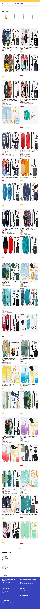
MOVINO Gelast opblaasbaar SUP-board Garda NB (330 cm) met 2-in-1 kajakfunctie (29, 202)
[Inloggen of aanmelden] (36, 3)
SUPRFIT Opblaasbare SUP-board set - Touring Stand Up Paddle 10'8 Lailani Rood (11, 333)
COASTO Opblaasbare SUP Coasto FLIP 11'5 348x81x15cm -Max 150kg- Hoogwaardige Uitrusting (10, 359)
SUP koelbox (3, 566)
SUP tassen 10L (4, 555)
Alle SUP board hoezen (5, 567)
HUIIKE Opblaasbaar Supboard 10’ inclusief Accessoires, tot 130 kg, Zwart (8, 515)
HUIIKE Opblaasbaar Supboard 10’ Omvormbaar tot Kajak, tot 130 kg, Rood (10, 463)
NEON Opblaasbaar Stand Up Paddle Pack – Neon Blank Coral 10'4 (10, 255)
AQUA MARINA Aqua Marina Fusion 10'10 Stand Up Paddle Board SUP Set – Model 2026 (28, 178)
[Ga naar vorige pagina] (17, 548)
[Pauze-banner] (36, 1)
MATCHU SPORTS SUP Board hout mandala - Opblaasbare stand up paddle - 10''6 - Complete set (10, 100)
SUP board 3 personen (5, 559)
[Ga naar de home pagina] (19, 3)
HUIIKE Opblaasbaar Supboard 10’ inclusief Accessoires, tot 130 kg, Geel (8, 385)
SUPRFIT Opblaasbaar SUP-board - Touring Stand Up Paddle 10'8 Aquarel (28, 100)
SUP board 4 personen (5, 558)
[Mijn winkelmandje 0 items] (37, 3)
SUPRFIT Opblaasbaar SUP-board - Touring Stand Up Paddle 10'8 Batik (28, 73)
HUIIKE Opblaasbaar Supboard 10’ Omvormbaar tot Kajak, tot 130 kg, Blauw (28, 282)
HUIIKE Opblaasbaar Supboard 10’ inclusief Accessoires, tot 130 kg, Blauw (8, 125)
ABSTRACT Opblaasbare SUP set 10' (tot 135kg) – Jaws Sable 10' (29, 463)
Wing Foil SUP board (4, 575)
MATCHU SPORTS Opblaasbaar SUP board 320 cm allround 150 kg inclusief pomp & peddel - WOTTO (28, 410)
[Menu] (2, 3)
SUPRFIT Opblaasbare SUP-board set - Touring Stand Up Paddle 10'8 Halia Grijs (11, 151)
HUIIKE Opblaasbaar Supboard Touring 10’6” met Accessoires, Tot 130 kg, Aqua (28, 540)
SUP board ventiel (4, 560)
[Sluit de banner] (37, 1)
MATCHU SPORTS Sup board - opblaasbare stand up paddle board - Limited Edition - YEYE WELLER (28, 229)
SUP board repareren (4, 574)
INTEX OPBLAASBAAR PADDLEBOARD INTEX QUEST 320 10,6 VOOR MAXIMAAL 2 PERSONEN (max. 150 (29, 333)
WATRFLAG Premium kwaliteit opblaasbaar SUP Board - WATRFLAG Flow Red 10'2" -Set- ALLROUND (29, 151)
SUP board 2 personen (5, 565)
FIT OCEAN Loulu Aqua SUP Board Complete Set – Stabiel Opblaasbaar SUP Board (10, 308)
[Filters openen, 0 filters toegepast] (3, 25)
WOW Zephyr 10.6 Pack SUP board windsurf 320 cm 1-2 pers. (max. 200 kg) (29, 125)
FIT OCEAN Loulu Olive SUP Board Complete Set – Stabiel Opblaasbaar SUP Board (28, 359)
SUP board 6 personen (5, 556)
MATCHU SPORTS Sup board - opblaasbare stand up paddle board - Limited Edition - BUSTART (10, 437)
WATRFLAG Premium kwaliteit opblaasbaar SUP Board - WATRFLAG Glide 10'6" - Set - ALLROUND (29, 255)
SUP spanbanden (4, 568)
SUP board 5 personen (5, 557)
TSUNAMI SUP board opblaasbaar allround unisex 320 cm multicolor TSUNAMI (10, 48)
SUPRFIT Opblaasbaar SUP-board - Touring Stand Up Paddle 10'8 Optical (10, 178)
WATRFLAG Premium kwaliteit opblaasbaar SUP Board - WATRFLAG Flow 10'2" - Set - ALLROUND (10, 202)
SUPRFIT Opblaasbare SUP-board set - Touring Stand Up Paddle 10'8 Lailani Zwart (11, 229)
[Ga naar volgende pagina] (23, 548)
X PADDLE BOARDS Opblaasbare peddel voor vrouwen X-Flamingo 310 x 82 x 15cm (10, 540)
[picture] (11, 37)
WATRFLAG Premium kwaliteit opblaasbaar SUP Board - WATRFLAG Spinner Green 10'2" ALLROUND (10, 489)
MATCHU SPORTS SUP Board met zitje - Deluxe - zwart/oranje (9, 73)
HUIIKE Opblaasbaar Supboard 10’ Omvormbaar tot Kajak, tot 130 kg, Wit (10, 410)
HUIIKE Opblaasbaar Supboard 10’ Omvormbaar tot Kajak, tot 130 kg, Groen (10, 282)
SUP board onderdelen (5, 569)
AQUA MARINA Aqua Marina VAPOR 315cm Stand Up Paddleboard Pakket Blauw (28, 515)
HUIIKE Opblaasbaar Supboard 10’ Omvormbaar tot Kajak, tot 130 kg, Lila (28, 437)
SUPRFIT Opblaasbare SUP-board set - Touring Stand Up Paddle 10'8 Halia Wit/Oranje (29, 48)
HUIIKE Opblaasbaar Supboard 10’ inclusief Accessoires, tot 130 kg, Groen (27, 489)
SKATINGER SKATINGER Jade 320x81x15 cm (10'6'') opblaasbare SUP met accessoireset (28, 308)
